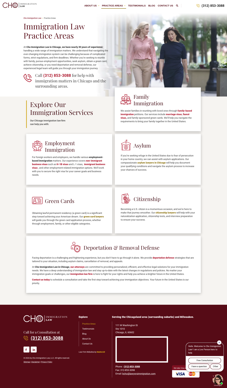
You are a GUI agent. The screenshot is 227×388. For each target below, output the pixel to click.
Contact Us (165, 5)
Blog (151, 5)
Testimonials (137, 5)
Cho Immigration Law (32, 18)
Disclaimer (35, 362)
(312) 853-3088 (213, 6)
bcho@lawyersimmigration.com (139, 373)
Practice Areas (112, 5)
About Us (90, 5)
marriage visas (174, 114)
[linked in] (34, 349)
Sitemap (27, 362)
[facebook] (26, 349)
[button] (177, 6)
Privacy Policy (46, 362)
